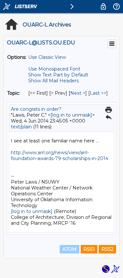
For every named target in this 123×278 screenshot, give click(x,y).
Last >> (98, 93)
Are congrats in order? (36, 109)
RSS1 (89, 249)
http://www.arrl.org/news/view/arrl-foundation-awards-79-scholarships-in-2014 (59, 155)
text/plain (21, 127)
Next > (77, 93)
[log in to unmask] (71, 115)
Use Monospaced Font (54, 69)
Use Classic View (47, 57)
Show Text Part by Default (58, 75)
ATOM (69, 249)
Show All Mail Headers (53, 81)
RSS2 (107, 249)
